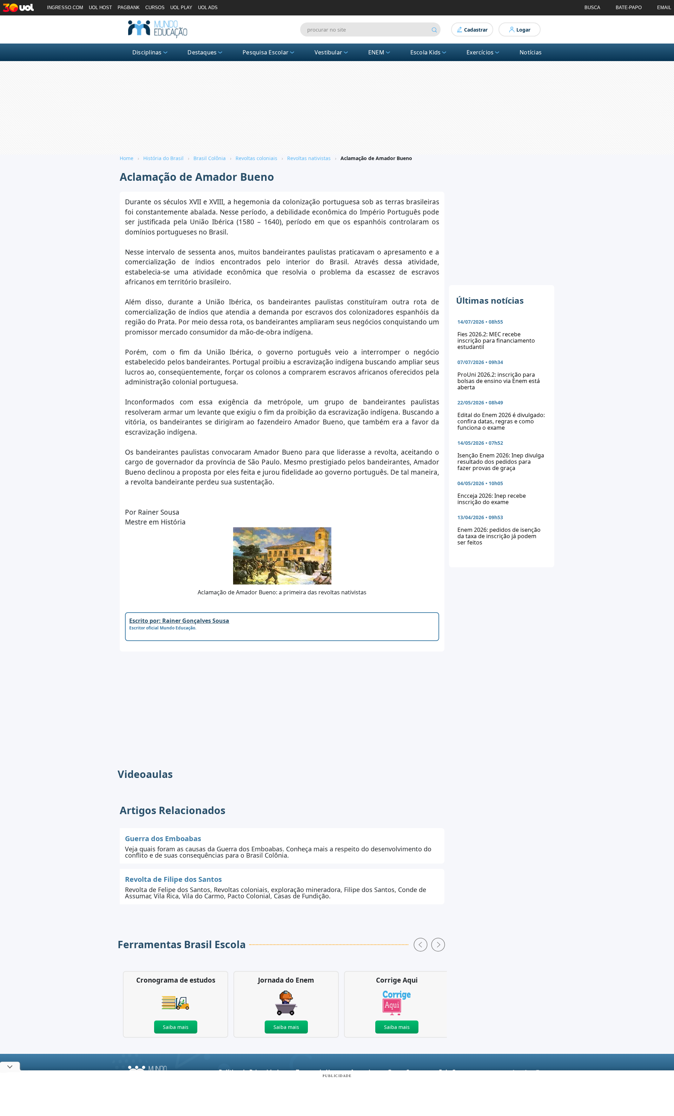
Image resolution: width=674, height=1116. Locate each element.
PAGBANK (129, 7)
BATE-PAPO (629, 7)
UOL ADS (208, 7)
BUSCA (592, 7)
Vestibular (328, 52)
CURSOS (155, 7)
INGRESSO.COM (65, 7)
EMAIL (664, 7)
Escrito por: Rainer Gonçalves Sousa (179, 621)
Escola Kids (425, 52)
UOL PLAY (181, 7)
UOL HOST (100, 7)
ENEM (376, 52)
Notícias (531, 52)
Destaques (202, 52)
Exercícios (480, 52)
